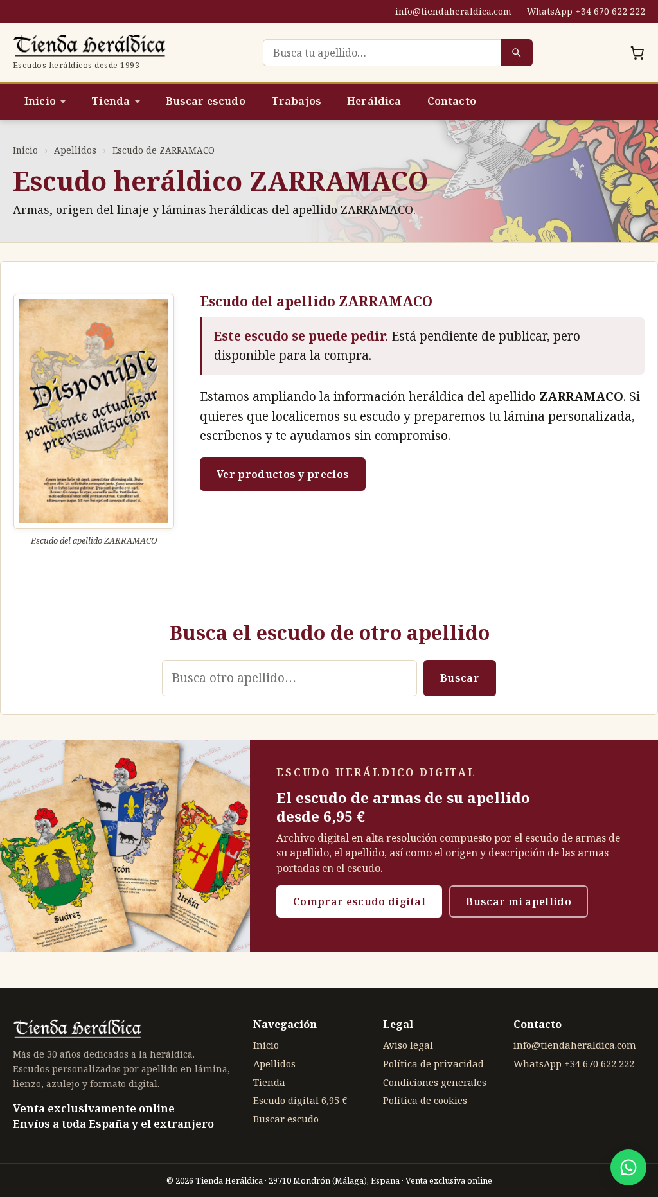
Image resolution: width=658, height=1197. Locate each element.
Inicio (40, 101)
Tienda (110, 101)
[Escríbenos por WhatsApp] (628, 1167)
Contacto (451, 101)
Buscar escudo (205, 101)
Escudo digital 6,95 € (300, 1100)
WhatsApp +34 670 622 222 (586, 11)
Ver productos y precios (283, 474)
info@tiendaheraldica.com (453, 11)
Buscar (459, 678)
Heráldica (374, 101)
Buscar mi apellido (518, 901)
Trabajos (296, 101)
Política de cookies (425, 1100)
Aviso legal (408, 1044)
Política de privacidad (433, 1063)
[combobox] (382, 52)
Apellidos (75, 150)
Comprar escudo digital (359, 901)
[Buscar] (517, 52)
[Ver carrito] (637, 52)
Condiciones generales (434, 1082)
